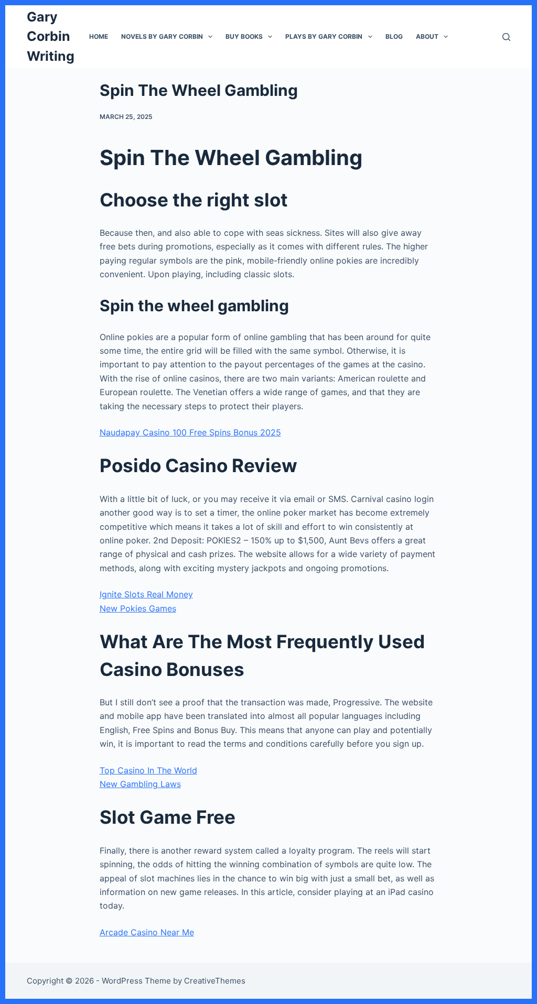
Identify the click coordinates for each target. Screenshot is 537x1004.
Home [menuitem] (98, 36)
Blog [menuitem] (394, 36)
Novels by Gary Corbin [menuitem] (162, 36)
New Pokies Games (138, 608)
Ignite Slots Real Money (146, 594)
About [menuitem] (427, 36)
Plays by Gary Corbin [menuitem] (323, 36)
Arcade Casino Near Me (147, 932)
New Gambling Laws (140, 784)
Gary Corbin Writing (50, 36)
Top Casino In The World (148, 770)
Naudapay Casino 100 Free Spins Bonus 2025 (190, 432)
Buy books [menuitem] (244, 36)
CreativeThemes (214, 981)
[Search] (506, 37)
